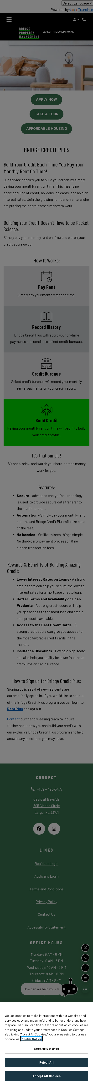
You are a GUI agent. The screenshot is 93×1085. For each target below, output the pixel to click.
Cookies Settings (46, 1048)
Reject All (46, 1062)
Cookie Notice (31, 1039)
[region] (46, 1043)
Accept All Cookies (46, 1076)
